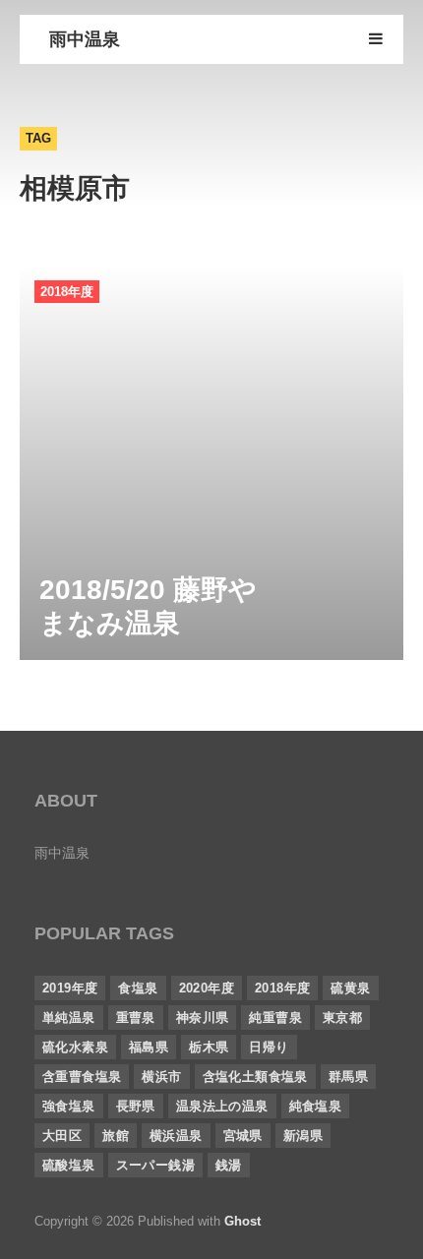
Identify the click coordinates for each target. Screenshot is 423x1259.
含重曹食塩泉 (81, 1076)
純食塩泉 (315, 1106)
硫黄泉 (350, 988)
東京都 (342, 1017)
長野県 (135, 1106)
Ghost (242, 1221)
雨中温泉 (84, 39)
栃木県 (208, 1047)
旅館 (115, 1135)
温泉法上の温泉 (222, 1106)
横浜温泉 (176, 1135)
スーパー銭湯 (155, 1165)
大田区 (62, 1135)
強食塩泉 (68, 1106)
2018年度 (66, 291)
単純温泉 (68, 1017)
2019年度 (69, 988)
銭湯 (228, 1165)
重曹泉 (135, 1017)
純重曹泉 (275, 1017)
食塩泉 (137, 988)
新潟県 (303, 1135)
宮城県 (243, 1135)
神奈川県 (202, 1017)
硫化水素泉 (75, 1047)
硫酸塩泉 (68, 1165)
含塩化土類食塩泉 (255, 1076)
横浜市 (161, 1076)
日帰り (268, 1047)
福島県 (148, 1047)
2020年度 (206, 988)
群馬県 (348, 1076)
